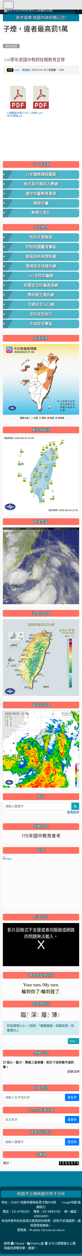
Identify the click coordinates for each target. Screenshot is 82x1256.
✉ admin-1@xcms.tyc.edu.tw (47, 1229)
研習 (10, 70)
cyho (16, 70)
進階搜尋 (73, 812)
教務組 (26, 70)
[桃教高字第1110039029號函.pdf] (18, 97)
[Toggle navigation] (8, 5)
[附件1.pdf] (41, 97)
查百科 (72, 1141)
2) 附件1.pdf (36, 113)
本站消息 (11, 46)
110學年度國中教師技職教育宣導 (34, 60)
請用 (7, 1243)
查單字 (72, 1119)
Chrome (19, 1243)
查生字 (72, 1097)
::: (4, 15)
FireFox (35, 1243)
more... (73, 1041)
